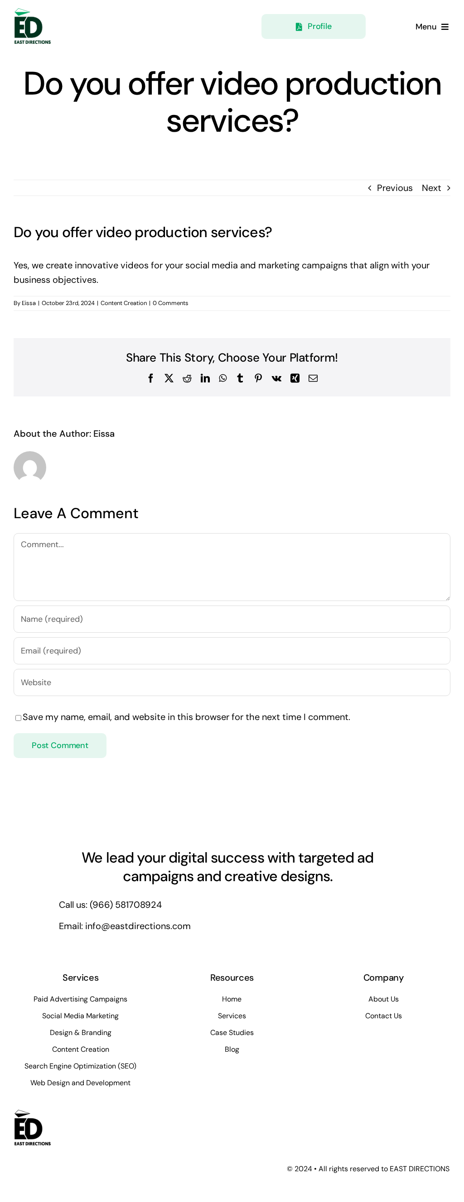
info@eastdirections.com (138, 926)
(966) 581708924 (126, 905)
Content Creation (124, 303)
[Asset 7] (32, 13)
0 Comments (170, 303)
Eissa (29, 303)
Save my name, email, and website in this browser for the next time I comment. (186, 717)
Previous (395, 188)
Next (431, 188)
